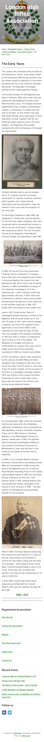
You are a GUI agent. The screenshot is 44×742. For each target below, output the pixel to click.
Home (4, 49)
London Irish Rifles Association (22, 13)
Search (38, 39)
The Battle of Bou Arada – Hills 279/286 (19, 685)
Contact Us (7, 660)
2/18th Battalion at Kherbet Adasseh (18, 689)
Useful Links (7, 652)
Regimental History (15, 49)
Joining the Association (12, 626)
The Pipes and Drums (11, 643)
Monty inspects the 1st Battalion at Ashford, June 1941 (21, 695)
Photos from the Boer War (13, 681)
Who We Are (7, 617)
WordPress (17, 733)
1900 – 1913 (22, 594)
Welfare (5, 634)
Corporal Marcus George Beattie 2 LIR (19, 676)
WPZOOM (26, 736)
